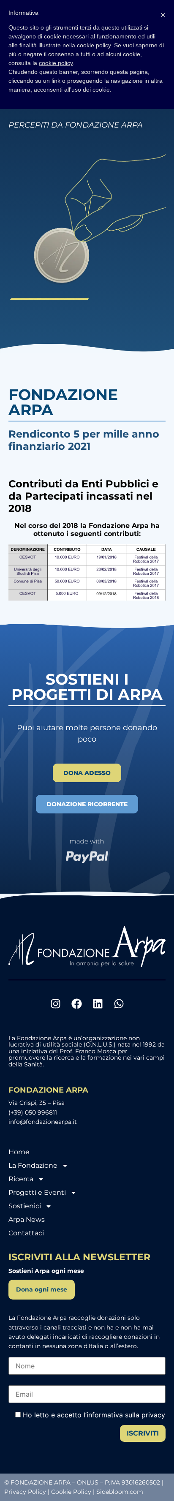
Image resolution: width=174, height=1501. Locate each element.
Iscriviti (143, 1433)
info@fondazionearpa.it (42, 1122)
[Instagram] (55, 1003)
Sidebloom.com (119, 1492)
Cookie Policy (71, 1492)
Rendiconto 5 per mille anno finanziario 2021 (83, 440)
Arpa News (26, 1219)
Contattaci (26, 1233)
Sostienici (24, 1206)
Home (19, 1152)
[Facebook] (76, 1003)
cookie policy (56, 63)
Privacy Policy (25, 1492)
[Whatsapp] (118, 1003)
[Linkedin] (97, 1003)
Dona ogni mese (41, 1289)
